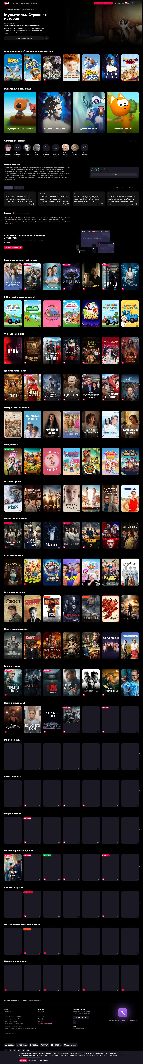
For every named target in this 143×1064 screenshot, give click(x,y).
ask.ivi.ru (75, 1026)
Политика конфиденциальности (13, 1026)
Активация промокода (45, 1023)
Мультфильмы (42, 1019)
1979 (8, 23)
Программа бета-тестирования (13, 1016)
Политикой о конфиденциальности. (30, 1057)
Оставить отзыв (8, 1033)
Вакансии (7, 1014)
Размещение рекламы (11, 1021)
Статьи (40, 1021)
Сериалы (41, 1016)
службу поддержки (43, 1060)
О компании (7, 1011)
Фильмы (40, 1014)
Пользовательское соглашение (13, 1023)
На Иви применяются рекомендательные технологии (20, 1028)
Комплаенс (7, 1031)
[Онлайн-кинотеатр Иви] (7, 3)
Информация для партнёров (12, 1019)
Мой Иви (41, 1011)
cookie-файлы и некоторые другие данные (86, 1053)
